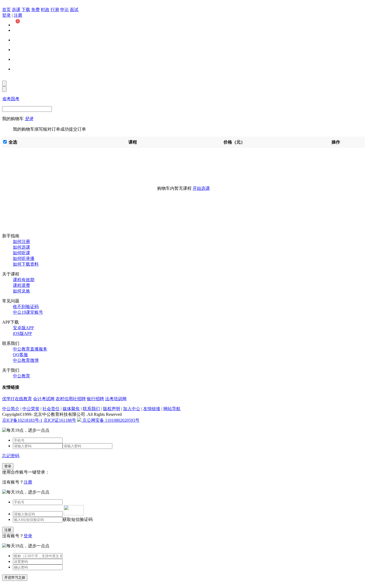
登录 (6, 15)
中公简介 (10, 408)
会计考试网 (44, 398)
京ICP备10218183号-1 (22, 420)
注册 (18, 15)
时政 (45, 9)
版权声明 (111, 408)
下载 (25, 9)
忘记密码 (10, 455)
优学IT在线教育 (17, 398)
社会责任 (51, 408)
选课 (16, 9)
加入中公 (131, 408)
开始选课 (201, 188)
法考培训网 (116, 398)
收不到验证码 (26, 306)
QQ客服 (20, 354)
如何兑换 (21, 291)
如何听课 (21, 253)
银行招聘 (95, 398)
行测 (55, 9)
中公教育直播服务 (30, 349)
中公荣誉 (30, 408)
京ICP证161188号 (60, 420)
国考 (15, 98)
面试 (74, 9)
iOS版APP (22, 333)
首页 (6, 9)
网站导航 (172, 408)
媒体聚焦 (71, 408)
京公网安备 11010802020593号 (110, 420)
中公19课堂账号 (28, 312)
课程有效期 (23, 279)
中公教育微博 (26, 360)
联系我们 (91, 408)
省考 (6, 98)
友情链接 (151, 408)
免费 (35, 9)
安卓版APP (23, 328)
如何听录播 (23, 258)
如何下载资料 (26, 264)
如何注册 (21, 241)
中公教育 (21, 376)
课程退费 (21, 285)
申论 (64, 9)
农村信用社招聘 (71, 398)
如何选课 (21, 247)
